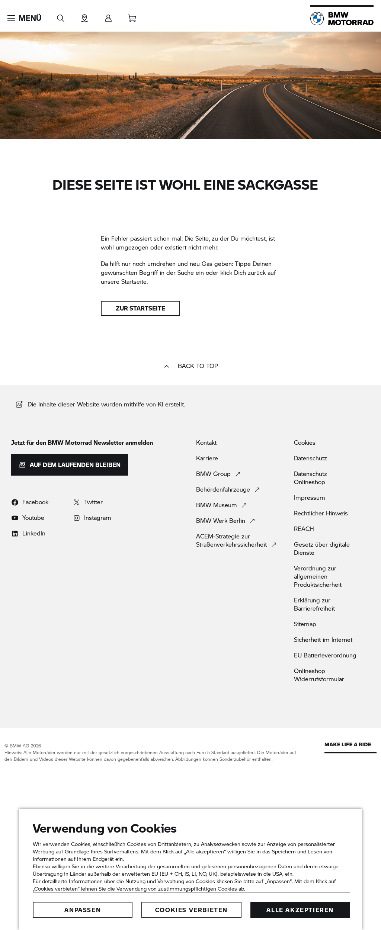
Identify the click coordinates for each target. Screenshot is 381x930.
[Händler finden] (84, 16)
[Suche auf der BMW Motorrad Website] (60, 16)
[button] (24, 18)
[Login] (108, 16)
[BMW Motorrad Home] (342, 18)
